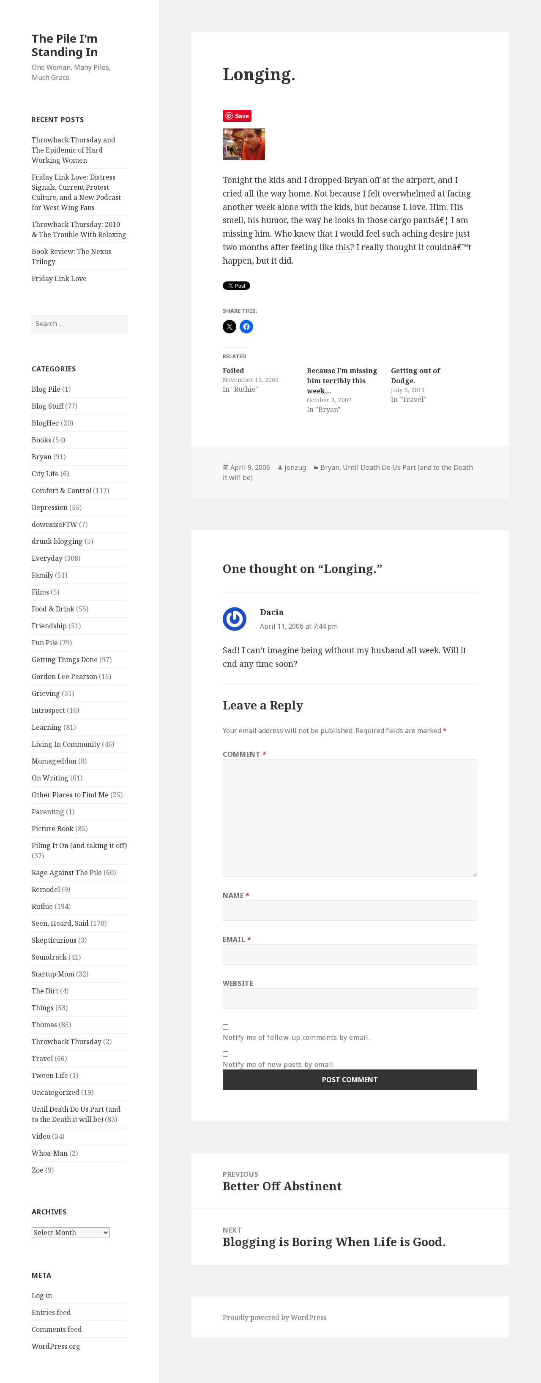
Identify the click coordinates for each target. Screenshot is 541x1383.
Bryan (42, 456)
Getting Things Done (65, 659)
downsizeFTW (54, 524)
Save (242, 116)
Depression (50, 507)
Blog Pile (46, 389)
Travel (42, 1058)
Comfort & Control (61, 490)
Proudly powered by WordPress (274, 1317)
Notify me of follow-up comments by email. (296, 1037)
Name (236, 895)
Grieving (46, 693)
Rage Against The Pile (67, 872)
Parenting (48, 811)
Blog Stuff (47, 406)
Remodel (46, 889)
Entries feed (51, 1312)
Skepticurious (54, 940)
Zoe (38, 1170)
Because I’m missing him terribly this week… (342, 381)
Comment (245, 754)
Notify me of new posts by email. (279, 1064)
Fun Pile (45, 642)
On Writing (50, 778)
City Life (45, 473)
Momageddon (54, 761)
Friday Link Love (59, 278)
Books (41, 440)
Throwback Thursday (66, 1041)
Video (41, 1136)
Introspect (48, 710)
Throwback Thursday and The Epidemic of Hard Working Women (73, 150)
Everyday (47, 558)
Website (238, 983)
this (343, 247)
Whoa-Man (50, 1153)
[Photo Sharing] (350, 144)
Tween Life (50, 1075)
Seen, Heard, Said (60, 923)
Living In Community (66, 744)
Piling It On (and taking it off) (79, 845)
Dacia (272, 612)
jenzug (295, 467)
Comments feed (57, 1329)
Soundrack (49, 957)
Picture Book (53, 828)
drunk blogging (57, 541)
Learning (47, 727)
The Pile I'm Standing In (65, 45)
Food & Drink (53, 609)
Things (43, 1007)
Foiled (233, 370)
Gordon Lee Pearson (64, 676)
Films (40, 592)
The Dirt (45, 991)
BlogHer (45, 423)
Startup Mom (53, 974)
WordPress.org (56, 1346)
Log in (42, 1295)
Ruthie (42, 906)
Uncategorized (55, 1092)
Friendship (49, 625)
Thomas (44, 1024)
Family (42, 575)
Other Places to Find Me (70, 794)
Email (237, 939)
